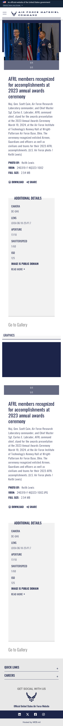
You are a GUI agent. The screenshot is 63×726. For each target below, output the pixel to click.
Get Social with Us (31, 689)
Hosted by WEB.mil (31, 722)
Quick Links (11, 667)
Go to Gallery (17, 324)
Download (17, 182)
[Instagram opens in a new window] (43, 714)
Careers (9, 675)
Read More (17, 269)
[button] (13, 5)
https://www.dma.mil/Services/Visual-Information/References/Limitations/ (29, 311)
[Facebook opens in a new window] (35, 714)
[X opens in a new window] (27, 714)
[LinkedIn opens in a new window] (19, 714)
